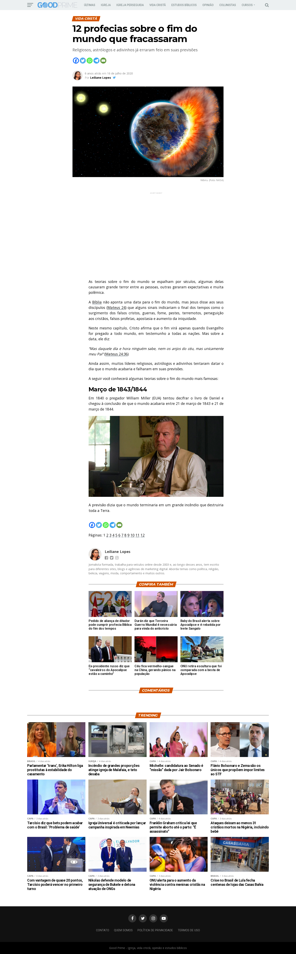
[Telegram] (96, 61)
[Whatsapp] (90, 61)
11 (138, 535)
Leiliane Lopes (100, 77)
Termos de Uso (189, 930)
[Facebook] (76, 61)
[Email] (103, 61)
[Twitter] (83, 61)
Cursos (247, 5)
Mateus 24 (116, 307)
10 (132, 535)
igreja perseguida (130, 5)
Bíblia (97, 302)
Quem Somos (123, 930)
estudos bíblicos (184, 5)
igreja (106, 5)
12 (143, 535)
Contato (102, 930)
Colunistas (227, 5)
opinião (208, 5)
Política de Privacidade (155, 930)
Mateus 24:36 (116, 354)
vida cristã (157, 5)
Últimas (89, 5)
